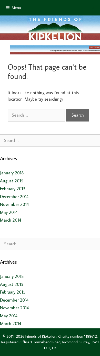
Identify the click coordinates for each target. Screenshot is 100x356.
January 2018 (12, 173)
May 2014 (8, 212)
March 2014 (10, 220)
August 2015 (11, 181)
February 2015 (12, 188)
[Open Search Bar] (92, 7)
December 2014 (14, 196)
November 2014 (14, 204)
